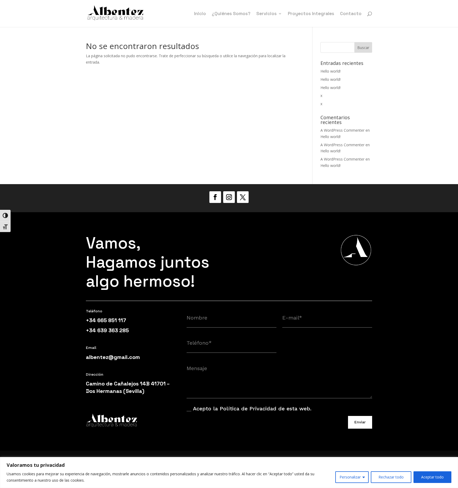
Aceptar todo (432, 477)
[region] (229, 472)
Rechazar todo (391, 477)
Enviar (360, 422)
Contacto (351, 14)
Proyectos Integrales (311, 14)
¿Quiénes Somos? (231, 14)
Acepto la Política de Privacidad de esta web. (252, 408)
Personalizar (350, 477)
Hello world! (330, 71)
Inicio (200, 14)
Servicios (266, 14)
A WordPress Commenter (342, 130)
